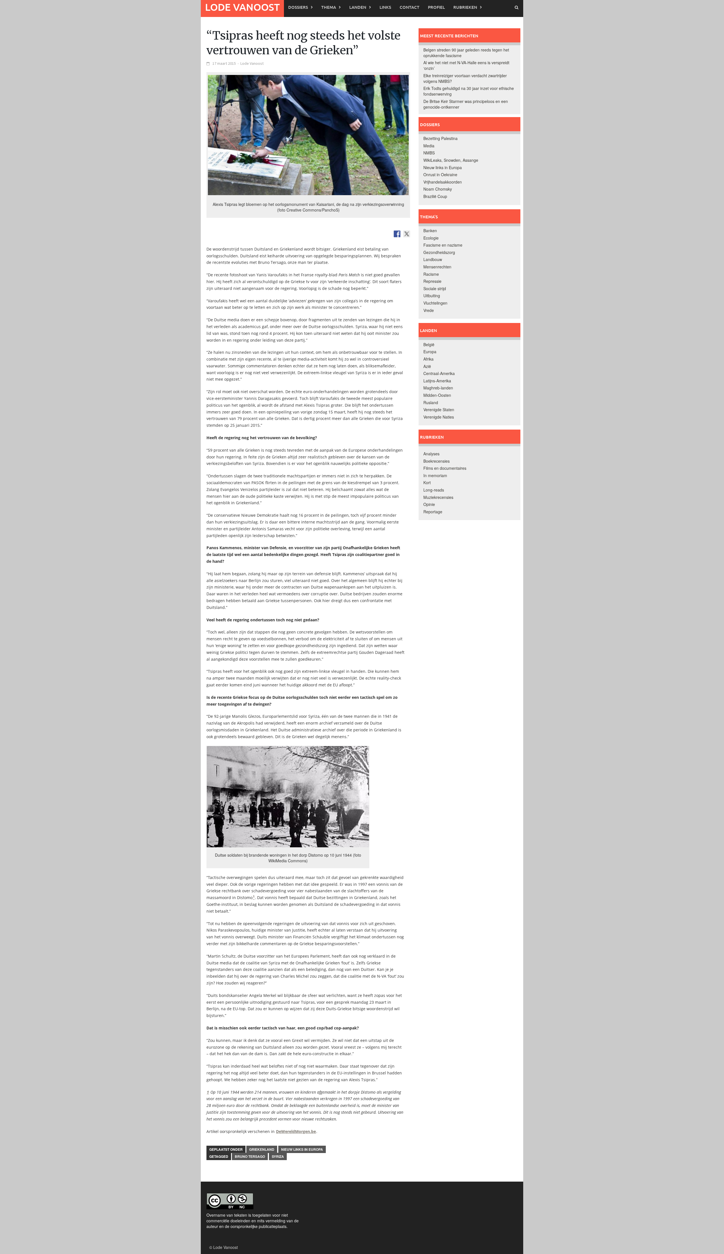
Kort (427, 482)
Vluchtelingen (435, 303)
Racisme (431, 274)
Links (385, 7)
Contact (409, 7)
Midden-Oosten (437, 395)
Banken (430, 230)
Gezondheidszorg (439, 252)
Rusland (430, 402)
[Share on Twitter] (406, 233)
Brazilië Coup (435, 196)
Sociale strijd (434, 288)
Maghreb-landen (438, 388)
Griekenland (261, 1149)
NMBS (429, 153)
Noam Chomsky (437, 189)
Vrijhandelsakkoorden (442, 182)
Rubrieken (465, 7)
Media (428, 145)
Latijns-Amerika (437, 380)
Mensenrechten (437, 267)
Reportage (432, 511)
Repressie (432, 281)
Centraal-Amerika (439, 373)
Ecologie (431, 238)
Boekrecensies (436, 461)
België (428, 344)
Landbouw (432, 259)
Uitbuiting (431, 295)
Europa (429, 351)
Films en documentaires (444, 468)
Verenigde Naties (438, 417)
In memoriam (435, 475)
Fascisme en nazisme (442, 245)
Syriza (278, 1156)
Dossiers (298, 7)
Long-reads (433, 490)
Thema (328, 7)
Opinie (429, 504)
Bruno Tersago (250, 1156)
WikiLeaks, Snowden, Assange (450, 160)
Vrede (428, 310)
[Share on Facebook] (397, 233)
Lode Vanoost (242, 7)
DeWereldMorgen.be (296, 1131)
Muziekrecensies (438, 497)
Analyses (431, 453)
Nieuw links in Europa (302, 1149)
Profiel (436, 7)
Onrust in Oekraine (440, 174)
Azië (427, 366)
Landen (357, 7)
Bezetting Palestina (440, 138)
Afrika (428, 359)
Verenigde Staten (438, 409)
